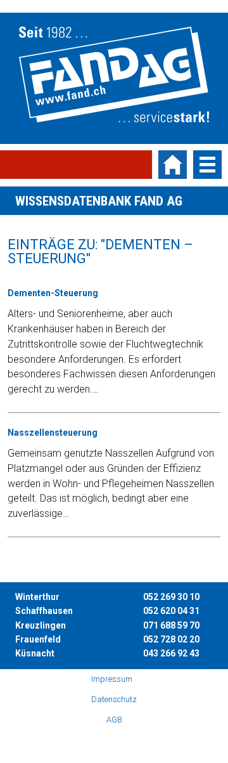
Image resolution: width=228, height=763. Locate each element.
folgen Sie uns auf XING (133, 740)
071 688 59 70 (171, 625)
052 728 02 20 (171, 639)
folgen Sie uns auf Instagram (94, 740)
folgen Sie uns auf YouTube (114, 740)
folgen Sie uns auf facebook (74, 740)
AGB (114, 719)
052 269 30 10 (171, 597)
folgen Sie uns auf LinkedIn (153, 740)
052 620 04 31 (171, 611)
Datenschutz (114, 699)
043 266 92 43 (171, 653)
